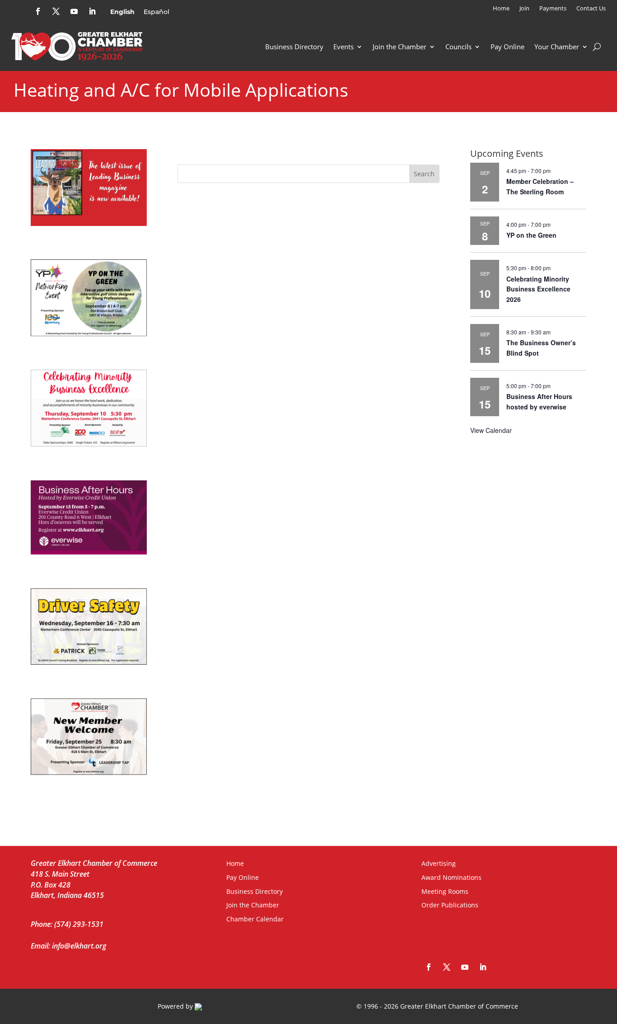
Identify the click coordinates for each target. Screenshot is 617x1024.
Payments (552, 8)
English (122, 12)
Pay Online (507, 46)
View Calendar (491, 430)
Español (156, 12)
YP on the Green (531, 235)
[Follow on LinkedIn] (92, 11)
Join (524, 8)
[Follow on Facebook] (38, 11)
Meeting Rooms (444, 891)
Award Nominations (451, 877)
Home (501, 8)
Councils (458, 46)
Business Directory (294, 46)
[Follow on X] (56, 11)
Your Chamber (556, 46)
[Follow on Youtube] (74, 11)
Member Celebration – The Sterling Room (540, 186)
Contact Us (591, 8)
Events (343, 46)
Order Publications (449, 905)
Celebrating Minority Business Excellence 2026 (538, 289)
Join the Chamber (399, 46)
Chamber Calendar (255, 919)
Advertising (438, 863)
